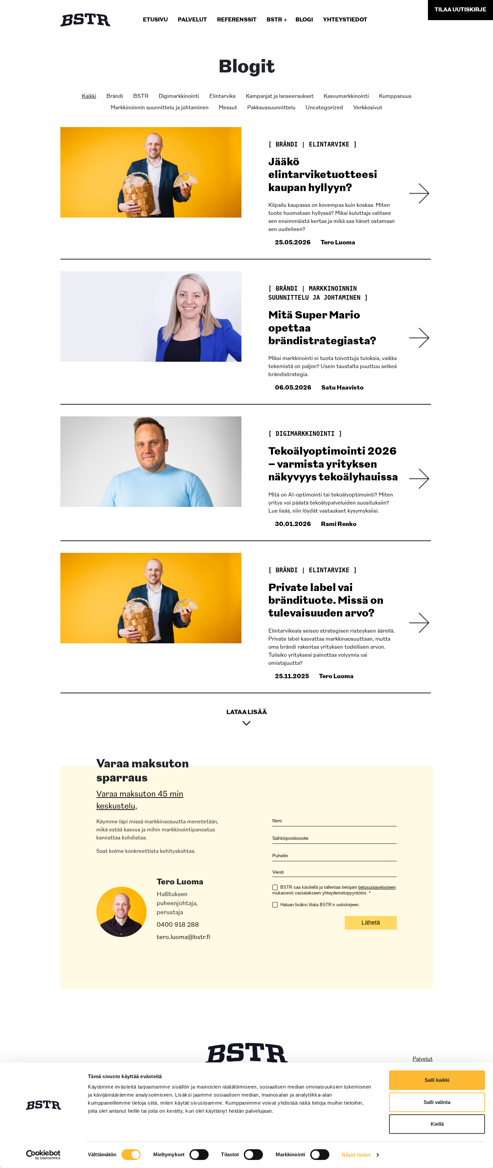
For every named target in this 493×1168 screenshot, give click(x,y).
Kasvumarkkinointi (346, 96)
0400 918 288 (178, 925)
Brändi (114, 96)
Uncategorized (324, 108)
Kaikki (89, 96)
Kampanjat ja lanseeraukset (280, 96)
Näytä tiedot (356, 1155)
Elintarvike (222, 96)
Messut (228, 108)
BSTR (141, 96)
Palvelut (423, 1059)
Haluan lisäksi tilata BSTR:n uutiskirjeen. (319, 904)
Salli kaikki (437, 1080)
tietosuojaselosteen (377, 887)
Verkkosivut (367, 108)
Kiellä (437, 1124)
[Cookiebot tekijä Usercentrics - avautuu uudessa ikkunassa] (43, 1155)
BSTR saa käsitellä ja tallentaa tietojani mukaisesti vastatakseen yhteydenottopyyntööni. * (334, 890)
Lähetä (371, 922)
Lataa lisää (246, 713)
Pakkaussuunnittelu (271, 108)
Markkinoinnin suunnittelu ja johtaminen (160, 108)
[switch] (199, 1154)
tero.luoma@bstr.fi (183, 938)
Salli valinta (437, 1102)
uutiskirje (460, 10)
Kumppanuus (395, 96)
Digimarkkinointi (179, 96)
